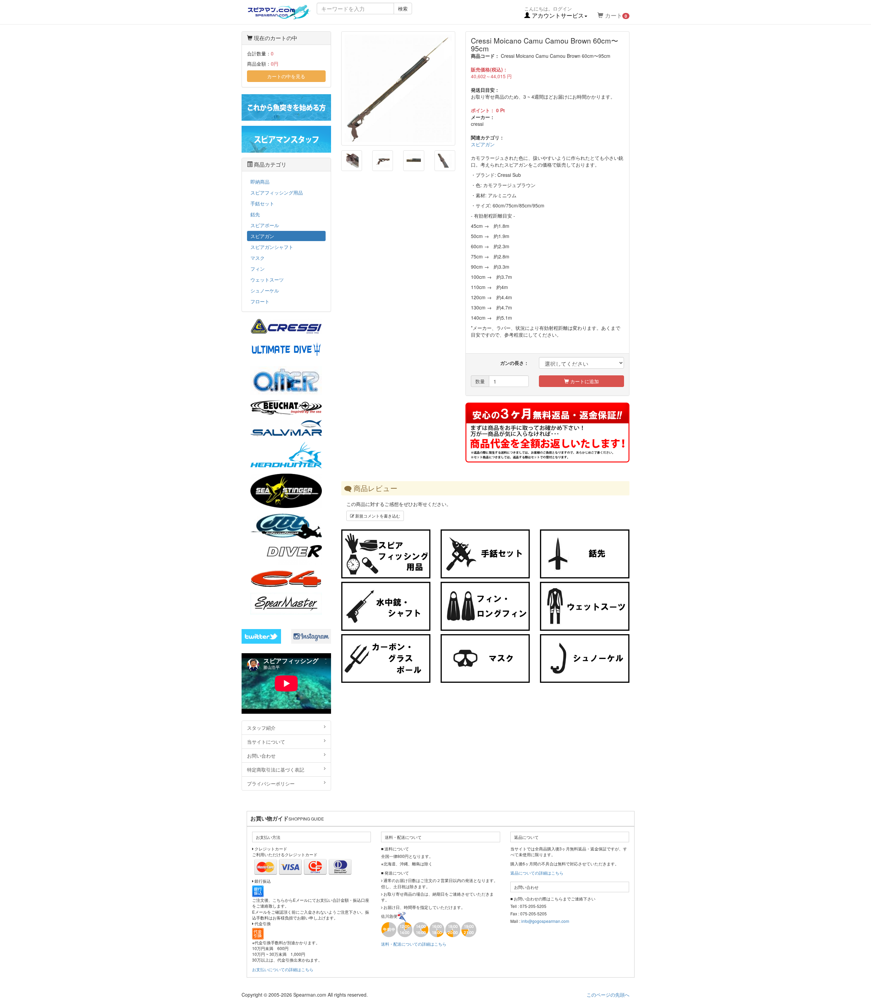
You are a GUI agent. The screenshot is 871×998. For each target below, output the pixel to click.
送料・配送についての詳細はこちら (413, 944)
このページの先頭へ (608, 994)
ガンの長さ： (514, 362)
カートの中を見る (286, 76)
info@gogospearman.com (545, 921)
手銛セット (262, 203)
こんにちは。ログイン (554, 12)
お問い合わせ (261, 755)
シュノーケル (264, 290)
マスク (257, 257)
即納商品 (259, 181)
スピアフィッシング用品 (276, 192)
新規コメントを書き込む (377, 516)
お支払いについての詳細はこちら (282, 969)
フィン (257, 268)
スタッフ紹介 (261, 727)
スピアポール (264, 225)
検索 (403, 8)
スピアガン (483, 144)
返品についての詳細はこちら (536, 873)
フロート (259, 301)
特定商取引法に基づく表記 (275, 769)
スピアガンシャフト (271, 246)
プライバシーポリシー (271, 783)
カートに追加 (584, 381)
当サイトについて (266, 741)
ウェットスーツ (267, 279)
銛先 (255, 214)
